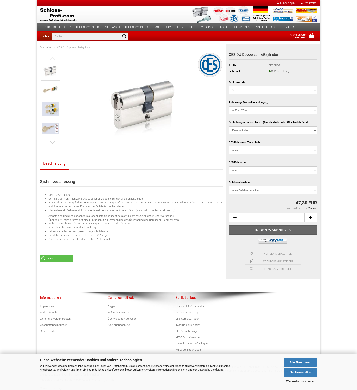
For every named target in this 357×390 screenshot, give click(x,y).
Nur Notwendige (300, 372)
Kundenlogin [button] (287, 3)
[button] (52, 142)
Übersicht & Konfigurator (190, 306)
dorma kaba (241, 27)
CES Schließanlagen (187, 331)
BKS (156, 27)
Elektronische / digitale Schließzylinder (69, 27)
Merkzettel (310, 3)
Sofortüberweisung (119, 312)
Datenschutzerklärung (210, 369)
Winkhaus (207, 27)
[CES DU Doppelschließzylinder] (143, 98)
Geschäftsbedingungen (53, 324)
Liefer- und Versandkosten (55, 318)
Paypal (112, 306)
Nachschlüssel (266, 27)
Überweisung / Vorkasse (122, 318)
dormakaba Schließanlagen (192, 343)
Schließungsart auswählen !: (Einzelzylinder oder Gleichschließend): (269, 122)
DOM (168, 27)
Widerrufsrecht (48, 312)
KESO (223, 27)
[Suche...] (124, 36)
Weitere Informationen (300, 381)
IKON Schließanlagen (188, 324)
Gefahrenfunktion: (239, 182)
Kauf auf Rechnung (119, 324)
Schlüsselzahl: (237, 82)
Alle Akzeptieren (300, 362)
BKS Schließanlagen (187, 318)
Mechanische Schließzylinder (126, 27)
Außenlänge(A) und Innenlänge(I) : (249, 102)
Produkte (290, 27)
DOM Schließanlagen (188, 312)
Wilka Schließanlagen (188, 349)
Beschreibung (54, 163)
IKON (180, 27)
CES (191, 27)
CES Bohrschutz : (239, 162)
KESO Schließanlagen (188, 337)
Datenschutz (47, 331)
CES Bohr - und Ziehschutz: (245, 142)
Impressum (47, 306)
